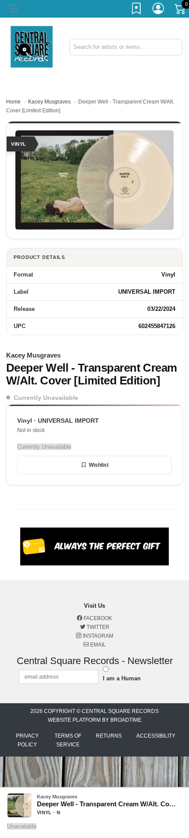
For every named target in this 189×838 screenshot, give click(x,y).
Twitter (97, 627)
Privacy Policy (27, 740)
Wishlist (99, 465)
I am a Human (122, 678)
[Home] (31, 46)
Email (97, 645)
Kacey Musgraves (49, 102)
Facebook (97, 618)
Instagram (97, 636)
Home (13, 102)
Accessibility (155, 736)
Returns (109, 736)
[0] (180, 10)
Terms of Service (68, 740)
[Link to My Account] (159, 10)
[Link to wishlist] (137, 10)
